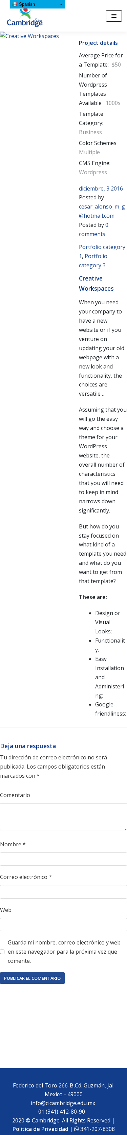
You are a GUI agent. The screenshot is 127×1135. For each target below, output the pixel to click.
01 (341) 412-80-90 (63, 1111)
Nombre (13, 844)
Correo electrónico (26, 877)
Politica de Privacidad (40, 1129)
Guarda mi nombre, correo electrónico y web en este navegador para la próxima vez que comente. (64, 952)
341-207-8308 (97, 1129)
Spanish (26, 4)
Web (6, 910)
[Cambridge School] (25, 16)
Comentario (15, 795)
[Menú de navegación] (114, 16)
